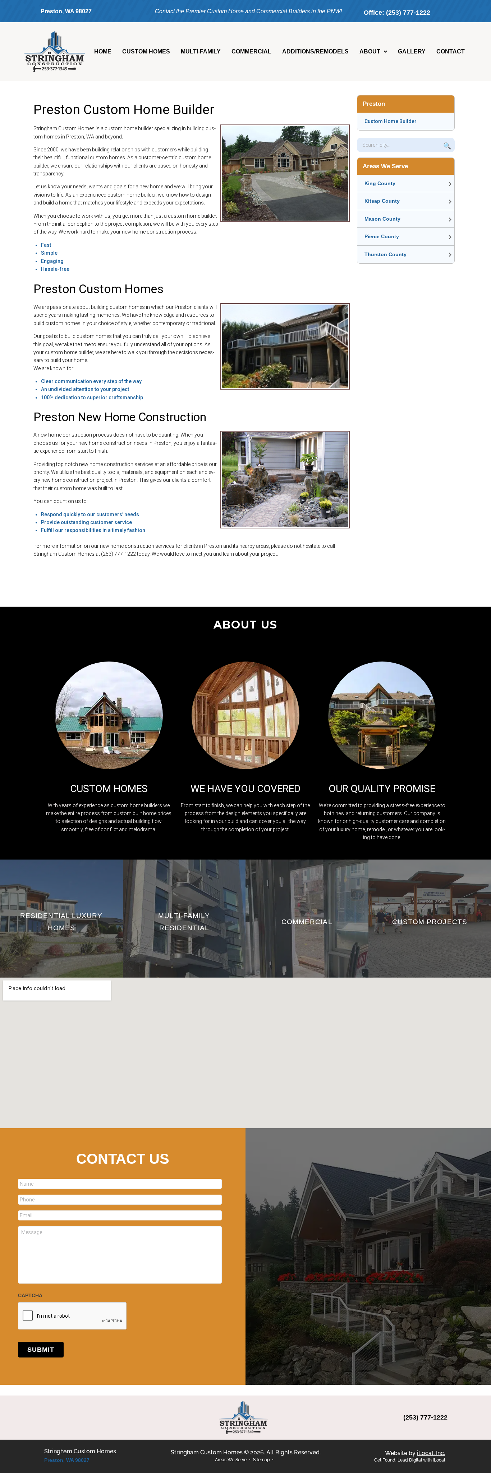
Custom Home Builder (390, 121)
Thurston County (385, 254)
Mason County (382, 219)
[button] (373, 51)
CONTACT (450, 51)
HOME (102, 51)
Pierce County (381, 236)
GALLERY (412, 51)
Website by (415, 1453)
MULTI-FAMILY (201, 51)
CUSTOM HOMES (146, 51)
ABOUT (369, 51)
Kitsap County (382, 201)
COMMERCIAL (251, 51)
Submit (40, 1349)
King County (379, 183)
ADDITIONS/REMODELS (315, 51)
